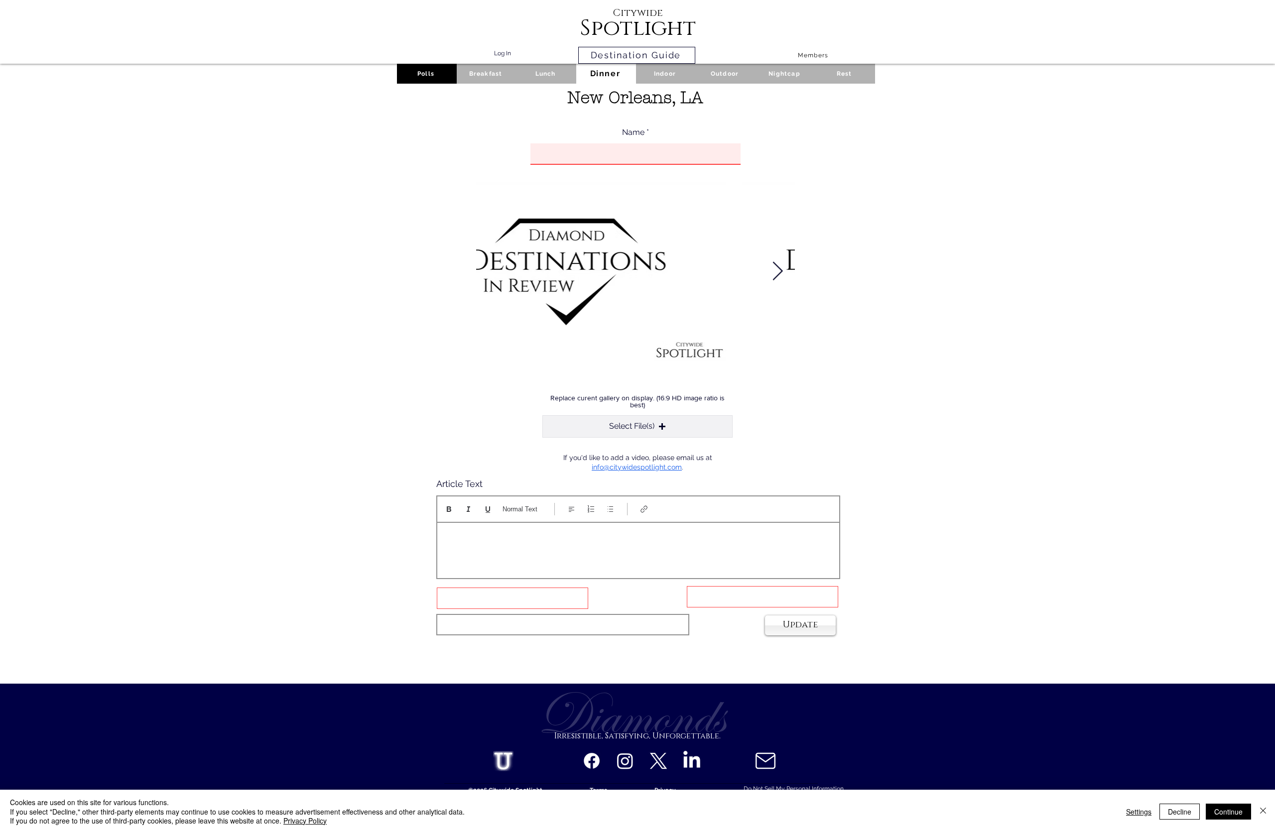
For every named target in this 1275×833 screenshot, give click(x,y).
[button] (637, 426)
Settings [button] (1138, 812)
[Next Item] (777, 271)
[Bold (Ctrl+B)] (449, 509)
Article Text (459, 483)
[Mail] (765, 760)
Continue (1228, 812)
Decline (1179, 812)
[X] (658, 760)
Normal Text (520, 509)
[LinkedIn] (691, 760)
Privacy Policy (305, 821)
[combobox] (562, 624)
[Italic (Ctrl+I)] (468, 509)
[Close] (1263, 811)
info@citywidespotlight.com (637, 467)
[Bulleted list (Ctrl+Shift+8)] (610, 509)
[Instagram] (625, 760)
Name (633, 132)
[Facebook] (591, 760)
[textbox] (638, 547)
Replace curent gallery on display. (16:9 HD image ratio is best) (637, 401)
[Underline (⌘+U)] (488, 509)
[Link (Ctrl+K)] (644, 509)
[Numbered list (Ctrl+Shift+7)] (591, 509)
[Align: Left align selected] (571, 509)
